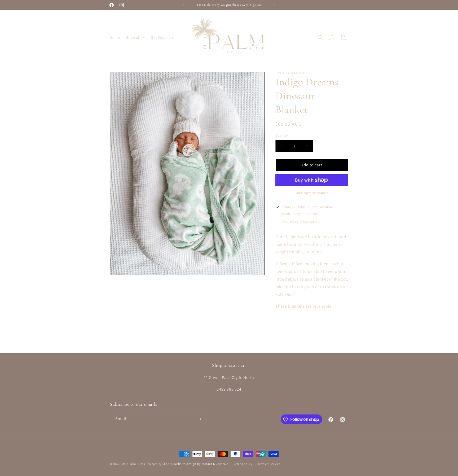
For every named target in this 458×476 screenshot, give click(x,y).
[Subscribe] (199, 419)
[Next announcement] (275, 5)
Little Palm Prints (133, 464)
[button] (135, 37)
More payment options (312, 193)
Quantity (282, 135)
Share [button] (286, 322)
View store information (300, 222)
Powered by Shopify (159, 464)
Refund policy (243, 463)
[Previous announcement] (183, 5)
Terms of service (269, 463)
